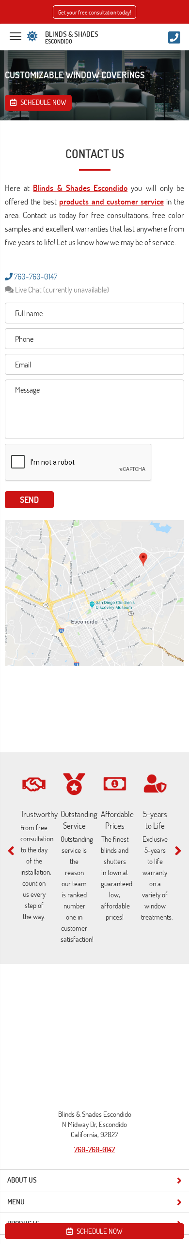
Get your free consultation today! (94, 12)
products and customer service (111, 201)
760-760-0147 (35, 276)
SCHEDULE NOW (99, 1231)
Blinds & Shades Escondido (80, 188)
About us (22, 1180)
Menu (16, 1201)
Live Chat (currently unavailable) (61, 289)
